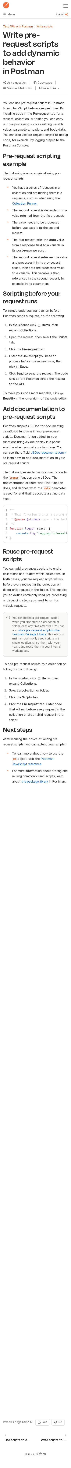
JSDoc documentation (47, 452)
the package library (34, 781)
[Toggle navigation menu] (65, 5)
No (60, 1422)
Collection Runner (24, 203)
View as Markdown (19, 88)
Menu (11, 14)
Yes (44, 1422)
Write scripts (45, 26)
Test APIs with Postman (18, 26)
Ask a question (17, 82)
